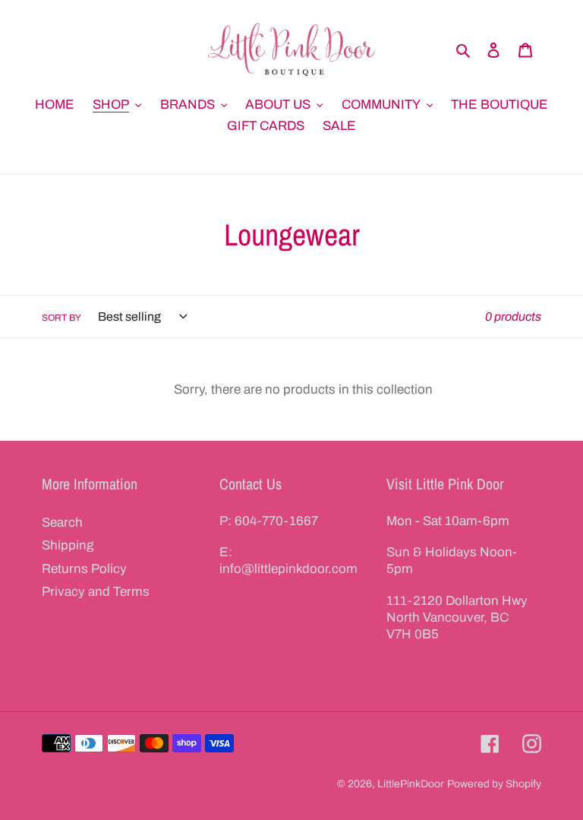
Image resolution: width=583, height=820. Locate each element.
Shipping (67, 545)
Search (62, 522)
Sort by (61, 317)
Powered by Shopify (494, 784)
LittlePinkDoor (410, 784)
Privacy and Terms (96, 591)
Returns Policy (84, 569)
